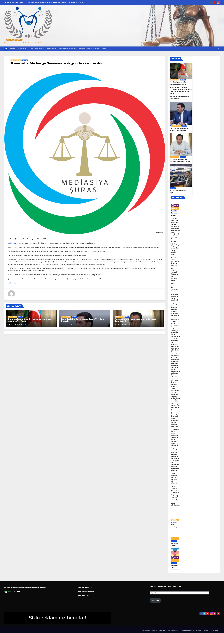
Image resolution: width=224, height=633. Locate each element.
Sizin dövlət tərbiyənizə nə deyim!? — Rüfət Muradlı (83, 320)
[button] (218, 48)
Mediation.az (13, 40)
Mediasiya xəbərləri (16, 60)
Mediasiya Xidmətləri (174, 208)
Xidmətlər (23, 48)
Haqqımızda (13, 48)
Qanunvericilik (51, 48)
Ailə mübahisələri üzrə (175, 205)
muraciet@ (175, 228)
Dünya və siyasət (12, 316)
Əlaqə (104, 48)
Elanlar (97, 48)
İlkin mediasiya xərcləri (174, 527)
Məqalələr (81, 48)
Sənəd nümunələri (36, 48)
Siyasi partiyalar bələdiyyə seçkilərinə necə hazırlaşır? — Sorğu (29, 320)
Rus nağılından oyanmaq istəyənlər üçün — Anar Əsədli (137, 320)
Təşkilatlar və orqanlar (67, 48)
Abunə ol (155, 600)
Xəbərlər (89, 48)
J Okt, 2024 (12, 324)
